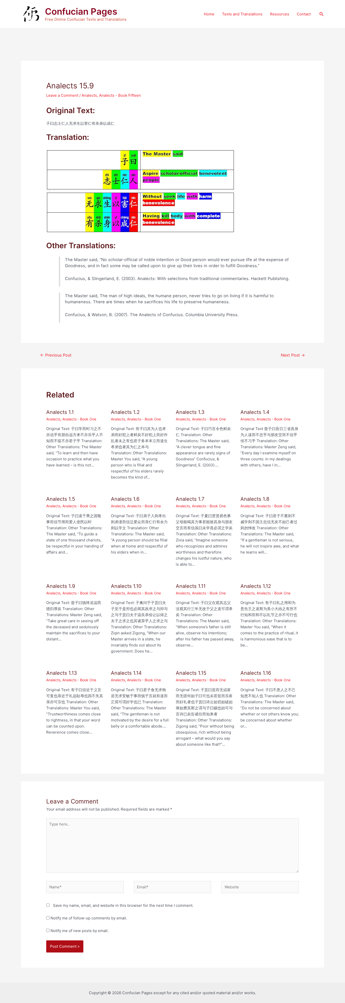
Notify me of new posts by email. (80, 930)
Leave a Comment (62, 95)
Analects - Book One (79, 419)
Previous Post (55, 355)
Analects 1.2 (125, 412)
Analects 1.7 (190, 499)
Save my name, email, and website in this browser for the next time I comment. (123, 905)
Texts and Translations (242, 14)
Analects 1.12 (255, 586)
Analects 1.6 (125, 499)
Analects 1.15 (191, 673)
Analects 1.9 (60, 586)
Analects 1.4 (254, 412)
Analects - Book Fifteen (120, 95)
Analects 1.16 (255, 673)
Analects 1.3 (190, 412)
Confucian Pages (81, 11)
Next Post (293, 355)
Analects (89, 95)
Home (209, 14)
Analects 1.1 (60, 412)
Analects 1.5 (60, 499)
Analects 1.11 (191, 586)
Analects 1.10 (126, 586)
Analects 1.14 (126, 673)
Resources (279, 14)
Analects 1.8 (254, 499)
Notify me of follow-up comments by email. (89, 918)
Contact (304, 14)
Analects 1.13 (61, 673)
